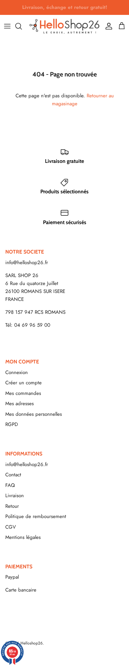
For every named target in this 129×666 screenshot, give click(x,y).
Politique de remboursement (35, 516)
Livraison (14, 495)
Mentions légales (23, 537)
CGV (10, 527)
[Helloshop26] (64, 26)
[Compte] (107, 26)
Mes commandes (23, 393)
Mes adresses (19, 403)
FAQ (10, 485)
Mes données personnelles (33, 414)
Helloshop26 (32, 643)
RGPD (11, 424)
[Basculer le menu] (7, 26)
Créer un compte (23, 382)
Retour (12, 506)
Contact (13, 474)
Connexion (16, 372)
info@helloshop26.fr (26, 262)
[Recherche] (22, 26)
